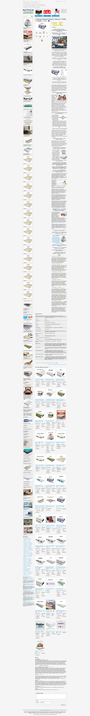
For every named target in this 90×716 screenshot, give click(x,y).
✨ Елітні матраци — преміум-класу (27, 135)
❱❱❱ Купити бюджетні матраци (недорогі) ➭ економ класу (27, 410)
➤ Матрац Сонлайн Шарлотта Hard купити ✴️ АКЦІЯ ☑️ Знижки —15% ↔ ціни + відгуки (40, 400)
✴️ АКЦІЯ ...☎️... (47, 446)
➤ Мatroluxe (25, 573)
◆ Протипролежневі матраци (27, 498)
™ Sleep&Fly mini (30, 550)
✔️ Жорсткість (37, 320)
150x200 (53, 242)
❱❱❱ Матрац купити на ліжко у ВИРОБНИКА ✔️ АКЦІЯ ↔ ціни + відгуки (27, 414)
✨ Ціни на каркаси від (58, 426)
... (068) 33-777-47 (47, 448)
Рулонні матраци (26, 447)
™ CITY (28, 540)
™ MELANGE (29, 546)
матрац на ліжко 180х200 (38, 469)
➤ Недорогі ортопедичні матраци (27, 52)
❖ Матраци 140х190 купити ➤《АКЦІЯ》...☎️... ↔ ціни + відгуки (60, 466)
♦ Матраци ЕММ (26, 483)
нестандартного (59, 245)
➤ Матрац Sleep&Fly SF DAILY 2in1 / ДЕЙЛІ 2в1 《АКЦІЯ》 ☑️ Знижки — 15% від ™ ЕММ (50, 400)
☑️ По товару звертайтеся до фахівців (39, 341)
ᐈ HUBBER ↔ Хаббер (26, 423)
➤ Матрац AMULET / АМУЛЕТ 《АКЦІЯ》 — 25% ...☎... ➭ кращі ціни (50, 546)
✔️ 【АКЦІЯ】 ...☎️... (38, 635)
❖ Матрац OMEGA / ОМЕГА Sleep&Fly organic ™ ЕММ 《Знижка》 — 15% (39, 421)
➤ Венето (31, 572)
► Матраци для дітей (27, 117)
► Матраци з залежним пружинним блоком (27, 331)
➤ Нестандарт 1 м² (54, 22)
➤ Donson (29, 561)
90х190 (24, 181)
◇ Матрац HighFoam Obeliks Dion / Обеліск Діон (50, 589)
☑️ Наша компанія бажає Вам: (39, 354)
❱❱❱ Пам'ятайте (37, 343)
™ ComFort (24, 541)
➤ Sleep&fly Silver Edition (26, 568)
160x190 (53, 239)
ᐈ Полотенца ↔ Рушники (26, 434)
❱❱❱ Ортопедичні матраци (26, 28)
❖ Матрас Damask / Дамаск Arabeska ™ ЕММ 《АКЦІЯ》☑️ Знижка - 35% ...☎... (61, 526)
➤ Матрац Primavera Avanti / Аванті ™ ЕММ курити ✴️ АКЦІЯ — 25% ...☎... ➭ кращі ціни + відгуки (61, 567)
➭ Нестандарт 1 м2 (38, 592)
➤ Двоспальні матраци (27, 323)
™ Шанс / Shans (25, 555)
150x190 (57, 238)
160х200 (57, 242)
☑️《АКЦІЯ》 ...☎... (38, 594)
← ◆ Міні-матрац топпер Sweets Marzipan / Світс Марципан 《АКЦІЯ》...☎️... (47, 362)
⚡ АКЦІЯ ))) (37, 339)
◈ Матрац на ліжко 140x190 (59, 468)
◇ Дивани (25, 425)
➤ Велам (27, 572)
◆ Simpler (24, 557)
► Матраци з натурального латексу (27, 358)
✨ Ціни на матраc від (59, 616)
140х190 (53, 238)
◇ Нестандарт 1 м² (48, 468)
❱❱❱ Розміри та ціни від (38, 633)
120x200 (53, 241)
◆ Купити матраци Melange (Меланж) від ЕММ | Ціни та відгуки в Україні (28, 585)
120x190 (24, 190)
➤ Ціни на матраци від (48, 423)
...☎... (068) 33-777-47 (48, 427)
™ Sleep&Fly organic (26, 551)
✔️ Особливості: (37, 327)
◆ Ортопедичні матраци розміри (26, 154)
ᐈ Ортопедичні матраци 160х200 (26, 407)
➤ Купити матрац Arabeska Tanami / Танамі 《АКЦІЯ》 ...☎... (60, 506)
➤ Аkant (24, 572)
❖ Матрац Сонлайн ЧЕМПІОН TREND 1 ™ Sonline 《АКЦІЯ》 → (57, 364)
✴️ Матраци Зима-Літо (27, 470)
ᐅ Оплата (35, 1)
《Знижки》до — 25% (48, 550)
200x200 (24, 298)
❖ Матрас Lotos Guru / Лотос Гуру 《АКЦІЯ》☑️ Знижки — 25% (60, 546)
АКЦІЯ (62, 49)
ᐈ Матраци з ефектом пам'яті (27, 368)
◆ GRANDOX (25, 556)
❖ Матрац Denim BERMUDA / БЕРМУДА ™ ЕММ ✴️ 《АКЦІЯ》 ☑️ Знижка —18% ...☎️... (39, 589)
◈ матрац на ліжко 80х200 (58, 446)
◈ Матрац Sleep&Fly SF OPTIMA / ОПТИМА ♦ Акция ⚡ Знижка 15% (40, 486)
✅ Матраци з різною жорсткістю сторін (27, 145)
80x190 (24, 172)
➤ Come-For (25, 560)
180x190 (57, 239)
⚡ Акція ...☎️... (38, 509)
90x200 (57, 240)
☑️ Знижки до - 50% (48, 445)
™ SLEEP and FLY (29, 549)
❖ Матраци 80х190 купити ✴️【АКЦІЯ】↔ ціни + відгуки (60, 442)
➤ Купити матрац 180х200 (38, 467)
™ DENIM (28, 541)
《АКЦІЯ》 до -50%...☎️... (48, 530)
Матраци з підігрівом (27, 500)
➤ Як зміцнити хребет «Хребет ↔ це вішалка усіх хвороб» (30, 2)
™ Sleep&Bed (25, 550)
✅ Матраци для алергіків (26, 509)
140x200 (57, 241)
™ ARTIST (29, 539)
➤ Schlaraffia (25, 567)
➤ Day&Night (29, 560)
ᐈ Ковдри (25, 427)
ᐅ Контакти (39, 1)
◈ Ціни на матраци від (48, 450)
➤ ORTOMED (29, 566)
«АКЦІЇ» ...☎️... (59, 422)
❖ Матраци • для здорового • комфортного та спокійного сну (28, 596)
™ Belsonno (25, 540)
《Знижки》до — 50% (59, 424)
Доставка (25, 711)
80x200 (54, 240)
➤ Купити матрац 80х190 (59, 444)
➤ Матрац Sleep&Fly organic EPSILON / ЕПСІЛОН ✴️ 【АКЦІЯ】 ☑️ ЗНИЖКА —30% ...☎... (60, 400)
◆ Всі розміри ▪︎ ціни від (58, 632)
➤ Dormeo (24, 562)
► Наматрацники (26, 481)
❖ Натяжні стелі (26, 525)
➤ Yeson (29, 571)
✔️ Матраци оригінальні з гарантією (39, 334)
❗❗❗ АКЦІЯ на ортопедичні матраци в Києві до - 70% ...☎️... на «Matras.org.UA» (34, 4)
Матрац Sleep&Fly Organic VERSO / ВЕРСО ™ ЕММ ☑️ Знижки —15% (50, 466)
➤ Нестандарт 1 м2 (59, 528)
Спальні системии (26, 458)
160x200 (24, 280)
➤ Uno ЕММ (25, 571)
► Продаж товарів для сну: (39, 350)
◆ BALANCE (30, 555)
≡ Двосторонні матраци (27, 109)
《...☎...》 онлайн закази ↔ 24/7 (40, 337)
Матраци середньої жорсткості (27, 461)
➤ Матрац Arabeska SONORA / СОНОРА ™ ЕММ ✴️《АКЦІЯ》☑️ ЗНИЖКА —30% (50, 486)
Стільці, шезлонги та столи (27, 487)
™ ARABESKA (25, 539)
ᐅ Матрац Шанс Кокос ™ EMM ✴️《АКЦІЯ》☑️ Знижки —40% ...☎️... (40, 611)
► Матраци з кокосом (27, 350)
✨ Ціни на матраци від (55, 25)
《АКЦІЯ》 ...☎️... (48, 382)
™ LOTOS (24, 546)
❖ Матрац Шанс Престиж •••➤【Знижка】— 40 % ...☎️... (39, 379)
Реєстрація (57, 1)
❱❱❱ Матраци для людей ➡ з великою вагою (27, 379)
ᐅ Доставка (31, 1)
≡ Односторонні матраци (26, 437)
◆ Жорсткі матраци (27, 472)
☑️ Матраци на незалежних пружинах (27, 341)
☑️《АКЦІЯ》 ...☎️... (59, 592)
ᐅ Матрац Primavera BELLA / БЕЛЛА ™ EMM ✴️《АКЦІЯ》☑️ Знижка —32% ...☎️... (61, 611)
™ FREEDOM (25, 545)
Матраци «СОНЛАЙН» (26, 538)
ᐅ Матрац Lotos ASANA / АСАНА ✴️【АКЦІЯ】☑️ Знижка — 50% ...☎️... (40, 546)
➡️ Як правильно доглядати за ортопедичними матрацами (29, 591)
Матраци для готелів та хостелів (27, 534)
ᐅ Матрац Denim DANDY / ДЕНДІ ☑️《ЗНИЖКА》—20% (50, 379)
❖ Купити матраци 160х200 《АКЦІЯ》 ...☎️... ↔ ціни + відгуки (39, 443)
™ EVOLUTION (25, 544)
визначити (59, 250)
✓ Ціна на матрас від (38, 508)
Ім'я (37, 700)
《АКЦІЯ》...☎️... (38, 382)
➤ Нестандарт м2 (38, 488)
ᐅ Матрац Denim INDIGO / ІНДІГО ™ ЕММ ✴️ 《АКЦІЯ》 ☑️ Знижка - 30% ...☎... (60, 380)
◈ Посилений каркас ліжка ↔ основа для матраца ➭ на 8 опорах (50, 506)
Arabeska (56, 77)
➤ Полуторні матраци (27, 314)
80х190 (57, 237)
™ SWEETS (25, 552)
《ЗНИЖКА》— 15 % (48, 426)
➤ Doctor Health (25, 561)
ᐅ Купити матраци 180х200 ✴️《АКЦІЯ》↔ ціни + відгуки (40, 465)
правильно (59, 247)
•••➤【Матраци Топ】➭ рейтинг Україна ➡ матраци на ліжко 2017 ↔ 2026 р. (50, 443)
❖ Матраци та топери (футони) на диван (27, 101)
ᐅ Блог (28, 1)
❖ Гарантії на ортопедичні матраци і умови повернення (28, 602)
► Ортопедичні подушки (26, 383)
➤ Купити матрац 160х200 (38, 445)
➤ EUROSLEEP (29, 562)
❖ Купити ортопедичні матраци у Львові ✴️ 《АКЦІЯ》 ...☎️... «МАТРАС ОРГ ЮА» (50, 611)
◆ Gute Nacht (30, 556)
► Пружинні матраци (27, 74)
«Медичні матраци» (27, 455)
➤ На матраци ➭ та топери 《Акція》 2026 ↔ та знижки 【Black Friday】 (50, 526)
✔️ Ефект (36, 324)
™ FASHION (30, 544)
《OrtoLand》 (29, 573)
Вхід (59, 1)
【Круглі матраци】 (27, 124)
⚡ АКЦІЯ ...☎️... (48, 424)
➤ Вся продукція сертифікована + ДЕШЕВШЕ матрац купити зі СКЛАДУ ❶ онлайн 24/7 (34, 5)
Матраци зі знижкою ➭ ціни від (49, 528)
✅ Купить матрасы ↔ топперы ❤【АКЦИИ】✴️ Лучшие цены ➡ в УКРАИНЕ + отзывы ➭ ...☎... (27, 397)
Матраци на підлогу (27, 463)
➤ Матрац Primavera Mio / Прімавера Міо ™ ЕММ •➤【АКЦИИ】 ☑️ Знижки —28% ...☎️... (50, 567)
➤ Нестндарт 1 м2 (48, 402)
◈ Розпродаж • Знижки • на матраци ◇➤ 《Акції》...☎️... (27, 40)
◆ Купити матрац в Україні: (39, 356)
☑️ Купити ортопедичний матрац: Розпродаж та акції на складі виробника (28, 579)
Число (37, 702)
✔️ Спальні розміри (38, 329)
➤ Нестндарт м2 (48, 381)
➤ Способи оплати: (38, 347)
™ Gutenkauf (30, 545)
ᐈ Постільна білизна (27, 429)
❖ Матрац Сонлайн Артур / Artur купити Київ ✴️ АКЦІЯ (50, 421)
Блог (65, 253)
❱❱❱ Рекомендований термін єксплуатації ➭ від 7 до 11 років (39, 316)
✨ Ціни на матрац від (47, 384)
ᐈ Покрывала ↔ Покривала (26, 431)
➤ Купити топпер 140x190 (59, 469)
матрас (60, 208)
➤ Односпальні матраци (26, 312)
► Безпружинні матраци (26, 85)
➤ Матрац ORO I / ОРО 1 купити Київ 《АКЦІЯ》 (60, 589)
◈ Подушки (25, 417)
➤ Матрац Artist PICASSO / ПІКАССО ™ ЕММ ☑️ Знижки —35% (61, 486)
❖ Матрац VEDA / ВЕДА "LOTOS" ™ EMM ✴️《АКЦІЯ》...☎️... (38, 567)
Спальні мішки (26, 485)
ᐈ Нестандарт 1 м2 (38, 423)
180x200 (24, 289)
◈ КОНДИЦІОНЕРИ (26, 517)
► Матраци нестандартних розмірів (26, 309)
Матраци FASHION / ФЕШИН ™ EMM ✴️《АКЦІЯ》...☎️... (40, 631)
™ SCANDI (24, 549)
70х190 (54, 237)
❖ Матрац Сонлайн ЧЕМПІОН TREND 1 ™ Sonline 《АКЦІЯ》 (40, 506)
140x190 (24, 199)
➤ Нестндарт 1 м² (48, 488)
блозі (30, 577)
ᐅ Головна (24, 1)
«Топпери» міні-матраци (26, 64)
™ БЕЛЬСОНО (30, 552)
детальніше (31, 582)
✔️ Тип (36, 322)
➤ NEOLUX (24, 566)
